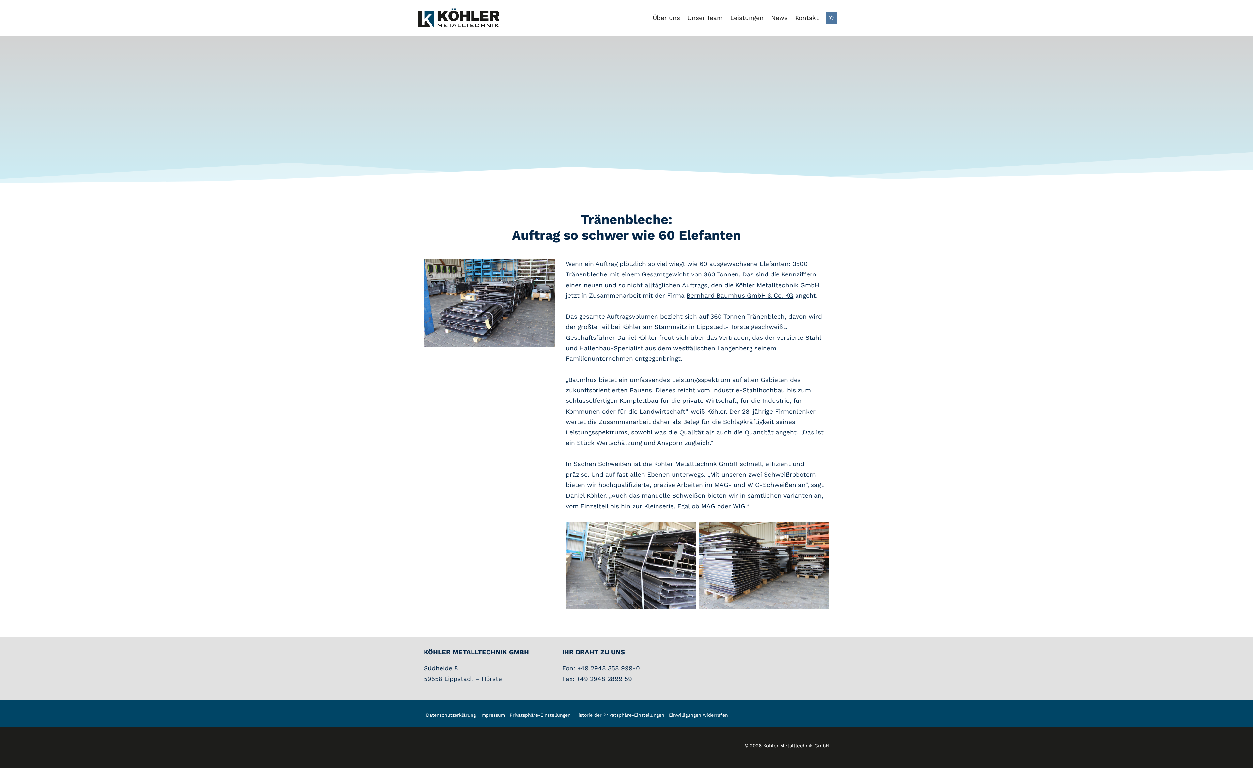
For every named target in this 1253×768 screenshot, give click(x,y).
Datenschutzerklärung (451, 715)
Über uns (666, 18)
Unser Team (705, 18)
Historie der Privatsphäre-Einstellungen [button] (619, 715)
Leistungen (747, 18)
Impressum (492, 715)
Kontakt (807, 18)
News (779, 18)
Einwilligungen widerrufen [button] (698, 715)
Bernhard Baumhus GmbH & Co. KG (740, 295)
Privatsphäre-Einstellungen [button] (540, 715)
